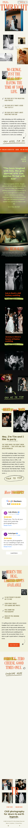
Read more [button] (7, 525)
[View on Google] (5, 513)
